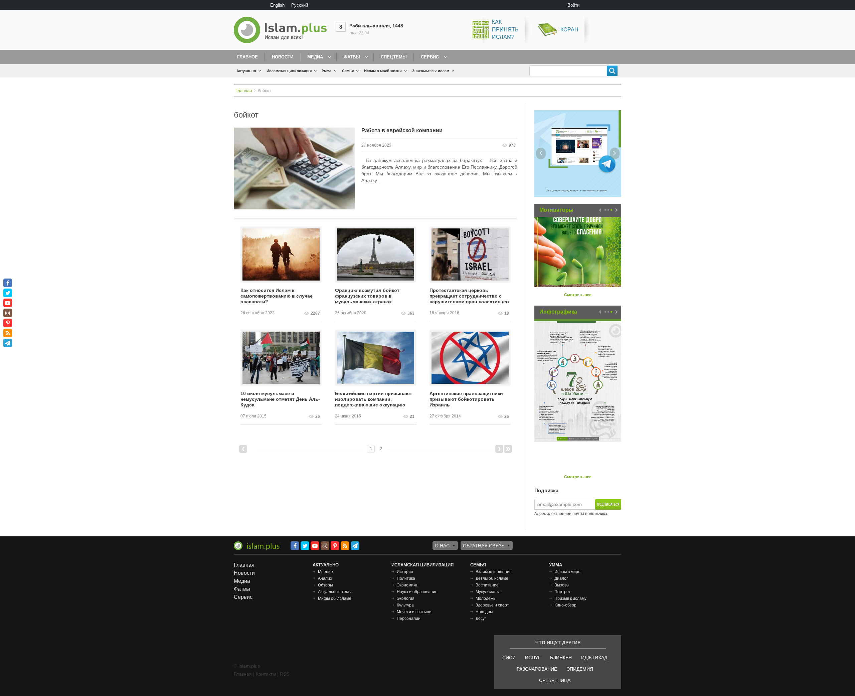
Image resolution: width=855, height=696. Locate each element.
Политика (406, 578)
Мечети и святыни (414, 612)
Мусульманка (488, 591)
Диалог (561, 578)
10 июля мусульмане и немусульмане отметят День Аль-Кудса (280, 399)
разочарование (537, 669)
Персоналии (408, 618)
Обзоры (325, 585)
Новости (282, 56)
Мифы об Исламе (334, 598)
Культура (405, 605)
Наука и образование (417, 591)
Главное (247, 56)
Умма (326, 70)
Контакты (266, 674)
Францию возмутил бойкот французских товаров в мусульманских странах (367, 296)
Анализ (325, 578)
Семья (348, 70)
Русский (299, 5)
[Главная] (283, 30)
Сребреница (554, 680)
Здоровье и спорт (492, 605)
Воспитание (487, 585)
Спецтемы (394, 56)
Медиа (315, 56)
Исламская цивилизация (289, 70)
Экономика (407, 585)
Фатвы (352, 56)
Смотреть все (577, 295)
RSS (284, 674)
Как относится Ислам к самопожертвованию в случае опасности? (276, 296)
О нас (442, 545)
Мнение (325, 571)
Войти (573, 5)
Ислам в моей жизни (383, 70)
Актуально (246, 70)
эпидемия (579, 669)
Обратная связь (483, 545)
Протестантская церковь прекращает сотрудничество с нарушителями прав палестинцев (469, 296)
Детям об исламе (492, 578)
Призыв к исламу (570, 598)
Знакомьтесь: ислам (430, 70)
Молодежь (485, 598)
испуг (533, 657)
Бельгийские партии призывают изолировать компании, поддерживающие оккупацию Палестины (373, 399)
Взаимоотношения (494, 571)
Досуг (481, 618)
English (277, 5)
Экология (405, 598)
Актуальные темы (335, 591)
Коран (569, 29)
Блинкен (561, 657)
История (405, 571)
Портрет (562, 591)
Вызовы (561, 585)
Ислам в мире (567, 571)
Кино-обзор (565, 605)
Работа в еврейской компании (402, 130)
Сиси (509, 657)
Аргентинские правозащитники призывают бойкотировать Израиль (466, 399)
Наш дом (484, 612)
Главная (243, 90)
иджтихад (594, 657)
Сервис (430, 56)
